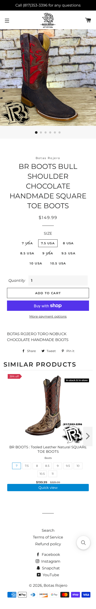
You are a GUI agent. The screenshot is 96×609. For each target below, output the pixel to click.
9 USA (47, 253)
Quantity (16, 280)
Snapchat (50, 568)
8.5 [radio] (47, 466)
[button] (83, 543)
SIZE (48, 233)
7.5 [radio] (27, 466)
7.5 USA (48, 243)
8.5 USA (27, 253)
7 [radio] (16, 466)
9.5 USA (68, 253)
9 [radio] (57, 466)
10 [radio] (78, 466)
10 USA (36, 263)
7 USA (27, 243)
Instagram (50, 561)
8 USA (68, 243)
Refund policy (48, 544)
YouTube (50, 575)
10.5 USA (58, 263)
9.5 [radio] (68, 466)
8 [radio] (37, 466)
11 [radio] (53, 473)
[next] (88, 436)
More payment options (48, 316)
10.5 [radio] (42, 473)
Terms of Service (48, 537)
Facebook (50, 554)
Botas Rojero (55, 585)
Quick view (48, 487)
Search (48, 530)
